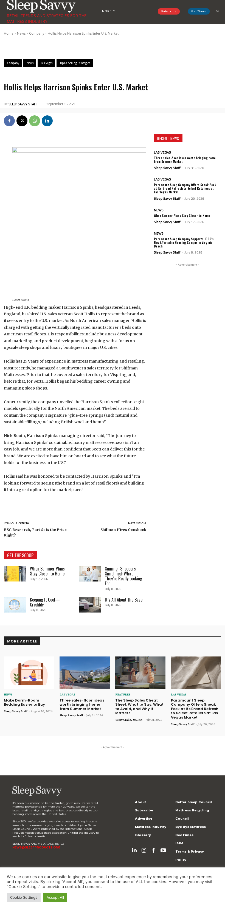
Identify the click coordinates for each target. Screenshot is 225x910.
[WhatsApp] (34, 120)
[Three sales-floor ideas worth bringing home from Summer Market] (85, 672)
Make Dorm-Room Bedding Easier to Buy (24, 702)
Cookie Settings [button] (23, 897)
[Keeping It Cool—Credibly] (15, 605)
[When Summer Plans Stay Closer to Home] (15, 573)
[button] (217, 11)
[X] (21, 120)
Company (36, 33)
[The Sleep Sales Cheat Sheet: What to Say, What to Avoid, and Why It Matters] (140, 672)
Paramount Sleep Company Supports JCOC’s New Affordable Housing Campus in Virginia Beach (184, 242)
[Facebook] (9, 120)
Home (8, 33)
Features (122, 694)
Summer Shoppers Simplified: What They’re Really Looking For (123, 576)
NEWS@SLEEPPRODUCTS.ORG (36, 847)
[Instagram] (144, 850)
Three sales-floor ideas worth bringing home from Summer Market (185, 160)
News (21, 33)
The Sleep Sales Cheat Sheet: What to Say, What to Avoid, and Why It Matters (139, 707)
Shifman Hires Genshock (123, 529)
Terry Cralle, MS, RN (128, 720)
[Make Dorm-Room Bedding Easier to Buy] (29, 672)
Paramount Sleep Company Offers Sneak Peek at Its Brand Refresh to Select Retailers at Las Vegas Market (185, 188)
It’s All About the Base (123, 599)
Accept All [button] (55, 897)
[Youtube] (163, 850)
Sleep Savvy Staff (23, 104)
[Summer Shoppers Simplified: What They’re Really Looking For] (90, 573)
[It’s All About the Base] (90, 605)
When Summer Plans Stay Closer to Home (47, 571)
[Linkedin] (47, 120)
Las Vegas (162, 152)
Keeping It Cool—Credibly (45, 602)
